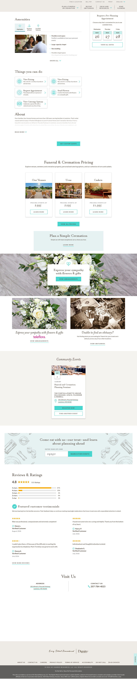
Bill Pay (89, 2)
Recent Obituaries (89, 7)
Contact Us (100, 2)
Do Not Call (101, 662)
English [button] (119, 2)
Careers (43, 662)
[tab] (20, 28)
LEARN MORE (68, 245)
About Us (21, 662)
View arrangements (39, 341)
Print (110, 2)
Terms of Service (72, 662)
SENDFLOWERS (121, 7)
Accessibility (87, 662)
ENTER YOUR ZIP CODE (54, 449)
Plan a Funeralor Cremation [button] (69, 7)
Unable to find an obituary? (98, 332)
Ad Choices (115, 662)
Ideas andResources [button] (104, 7)
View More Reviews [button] (21, 563)
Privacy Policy (56, 662)
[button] (119, 2)
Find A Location (75, 2)
